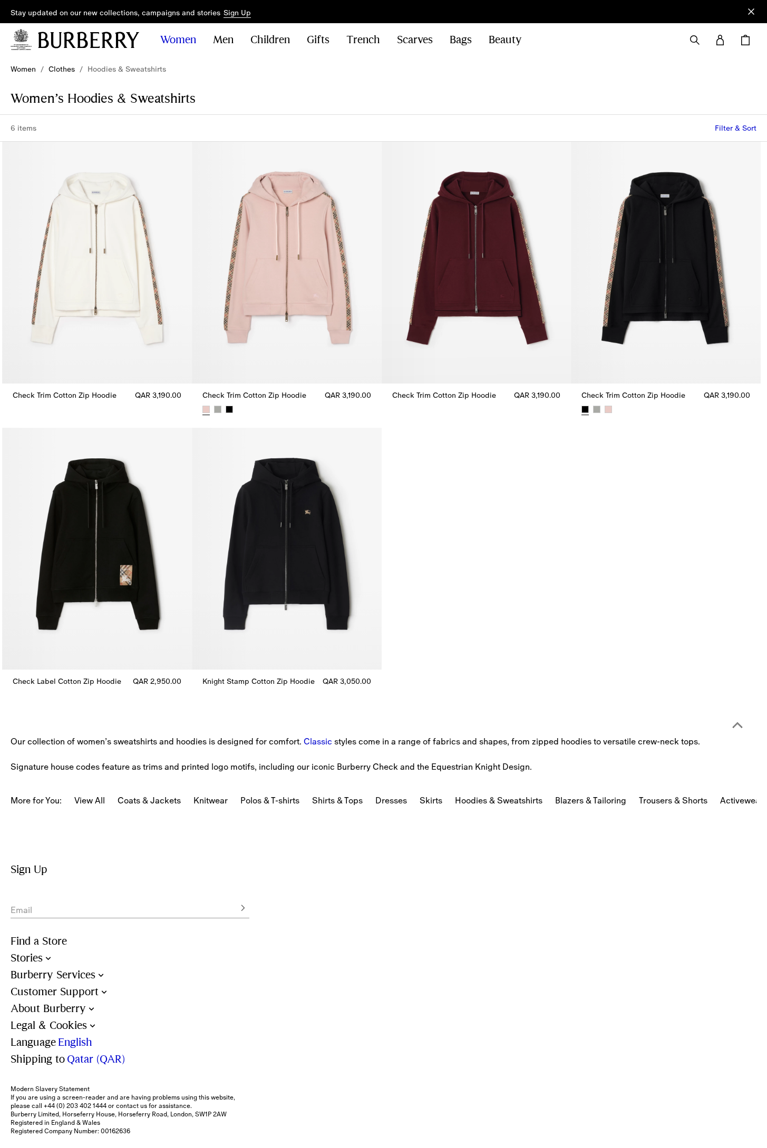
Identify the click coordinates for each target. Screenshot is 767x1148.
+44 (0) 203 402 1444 (75, 1106)
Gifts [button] (318, 40)
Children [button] (270, 40)
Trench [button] (363, 40)
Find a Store (39, 941)
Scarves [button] (415, 40)
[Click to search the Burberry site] (694, 40)
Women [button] (178, 40)
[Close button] (751, 11)
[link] (23, 69)
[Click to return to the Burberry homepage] (88, 40)
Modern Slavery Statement (50, 1089)
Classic (318, 741)
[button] (237, 13)
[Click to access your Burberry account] (720, 40)
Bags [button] (461, 40)
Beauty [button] (505, 40)
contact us (131, 1106)
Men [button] (223, 40)
